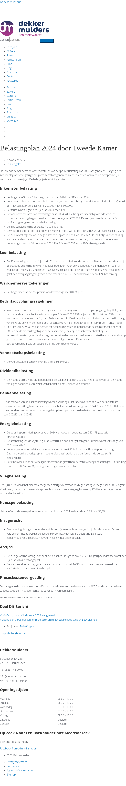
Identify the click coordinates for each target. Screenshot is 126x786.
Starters (11, 55)
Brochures (13, 72)
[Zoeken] (47, 41)
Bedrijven (12, 47)
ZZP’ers (11, 51)
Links (9, 64)
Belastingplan (14, 164)
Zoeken (4, 39)
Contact (11, 76)
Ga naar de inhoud (10, 2)
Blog (9, 68)
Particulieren (14, 59)
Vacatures (12, 80)
